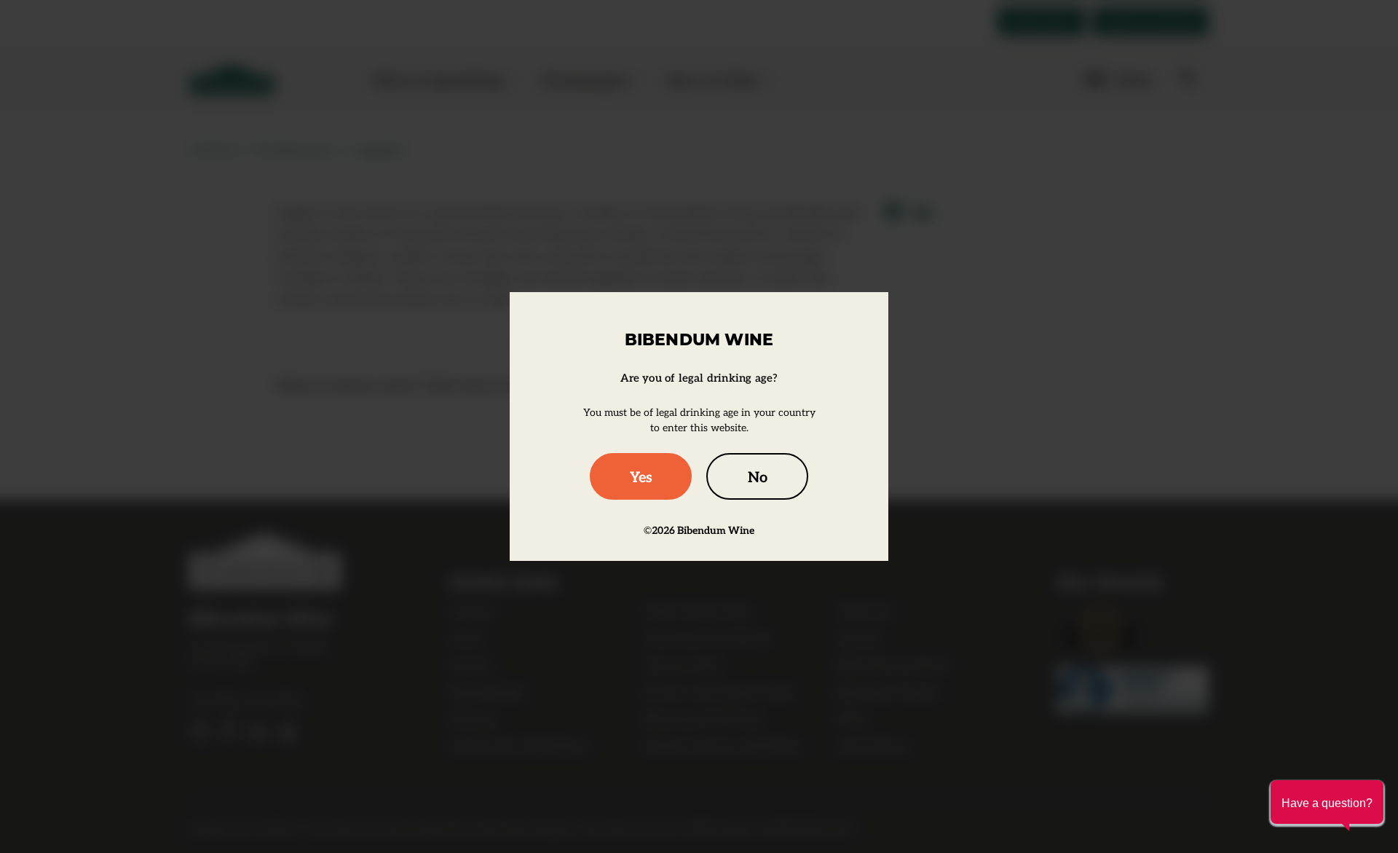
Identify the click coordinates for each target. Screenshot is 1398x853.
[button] (1327, 802)
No (757, 476)
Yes (641, 476)
